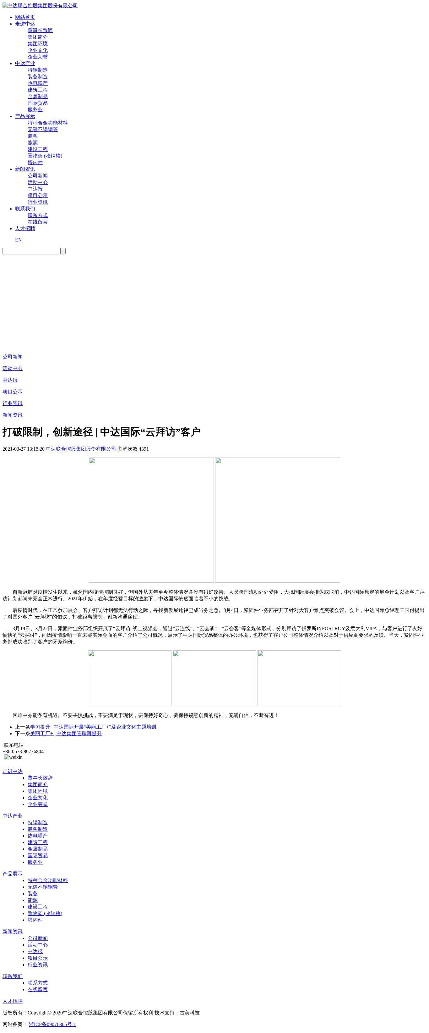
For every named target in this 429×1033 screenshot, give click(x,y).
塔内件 (35, 162)
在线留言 (38, 222)
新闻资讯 (25, 169)
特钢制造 (38, 70)
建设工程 (38, 149)
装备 (33, 136)
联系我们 (25, 208)
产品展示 (25, 116)
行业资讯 (38, 202)
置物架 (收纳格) (45, 155)
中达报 (35, 189)
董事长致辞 (40, 30)
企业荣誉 (38, 56)
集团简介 (38, 37)
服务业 (35, 109)
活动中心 (38, 182)
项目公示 (38, 195)
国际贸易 (38, 103)
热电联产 (38, 83)
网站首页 (25, 17)
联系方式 (38, 215)
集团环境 (38, 43)
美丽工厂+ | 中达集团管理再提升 (66, 733)
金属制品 (38, 96)
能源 (33, 142)
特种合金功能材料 (48, 122)
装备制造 (38, 76)
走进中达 (25, 23)
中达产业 (25, 63)
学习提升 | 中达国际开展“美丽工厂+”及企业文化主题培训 (93, 727)
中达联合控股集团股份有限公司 (81, 449)
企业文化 (38, 50)
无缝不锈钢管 (43, 129)
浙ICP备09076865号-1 (52, 1024)
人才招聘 (25, 228)
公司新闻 (38, 175)
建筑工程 (38, 89)
